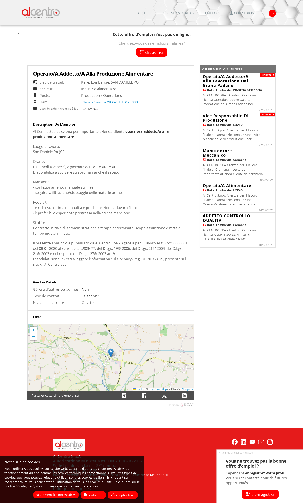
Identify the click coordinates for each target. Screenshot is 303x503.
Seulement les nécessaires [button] (56, 495)
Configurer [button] (95, 495)
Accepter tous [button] (124, 495)
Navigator (187, 389)
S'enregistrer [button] (262, 494)
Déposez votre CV (178, 13)
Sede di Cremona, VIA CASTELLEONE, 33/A (110, 102)
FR (272, 13)
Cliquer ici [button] (153, 52)
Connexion (243, 13)
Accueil (144, 13)
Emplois (212, 13)
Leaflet (140, 389)
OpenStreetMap (158, 389)
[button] (18, 34)
